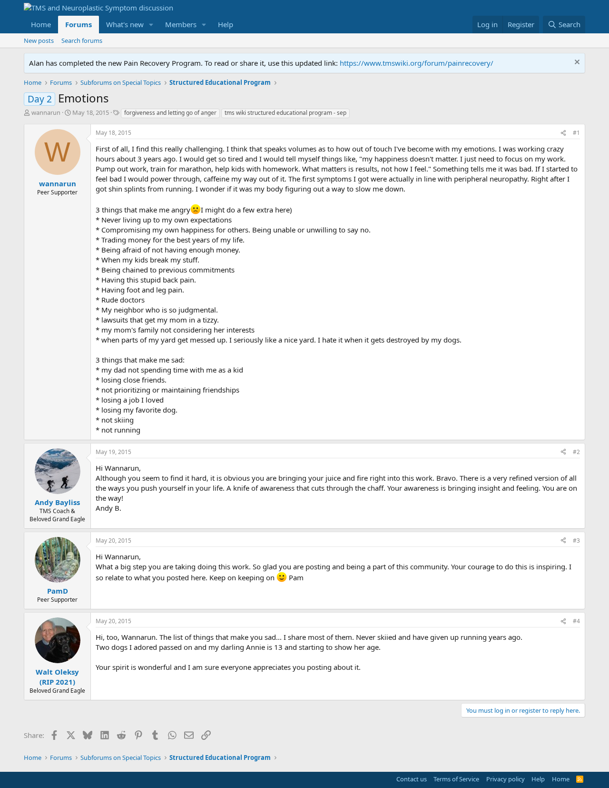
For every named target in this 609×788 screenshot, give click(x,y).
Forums (78, 24)
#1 (576, 133)
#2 (576, 452)
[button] (151, 24)
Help (225, 24)
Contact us (411, 779)
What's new (125, 24)
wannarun (45, 112)
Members (180, 24)
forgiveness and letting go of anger (170, 113)
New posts (39, 40)
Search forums (81, 40)
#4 (576, 621)
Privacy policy (505, 779)
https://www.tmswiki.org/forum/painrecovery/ (416, 63)
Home (41, 24)
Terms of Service (456, 779)
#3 (576, 540)
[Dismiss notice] (576, 63)
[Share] (563, 133)
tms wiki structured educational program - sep (285, 113)
